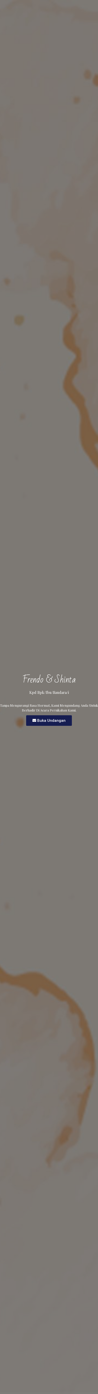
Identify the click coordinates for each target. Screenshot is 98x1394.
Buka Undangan (51, 720)
